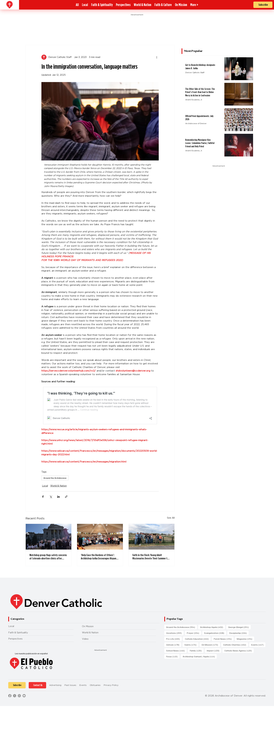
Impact (214, 650)
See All (171, 518)
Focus (172, 656)
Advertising (55, 685)
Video (85, 639)
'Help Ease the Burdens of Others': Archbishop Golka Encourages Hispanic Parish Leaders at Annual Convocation (99, 556)
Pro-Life (174, 638)
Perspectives (15, 638)
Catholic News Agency (239, 650)
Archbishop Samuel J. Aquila (200, 656)
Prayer (194, 632)
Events (258, 644)
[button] (194, 5)
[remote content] (100, 405)
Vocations (175, 632)
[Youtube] (24, 695)
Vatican (173, 644)
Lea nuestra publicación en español (31, 653)
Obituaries (95, 685)
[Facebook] (9, 695)
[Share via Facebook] (42, 496)
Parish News (224, 638)
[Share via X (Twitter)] (50, 496)
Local (45, 485)
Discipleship (239, 632)
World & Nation (58, 485)
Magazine (245, 638)
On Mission (88, 626)
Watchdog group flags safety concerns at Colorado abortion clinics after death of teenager (48, 556)
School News (176, 650)
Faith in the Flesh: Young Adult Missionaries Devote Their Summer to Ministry (150, 556)
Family (197, 650)
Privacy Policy (111, 685)
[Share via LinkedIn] (58, 496)
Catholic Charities (235, 644)
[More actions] (157, 57)
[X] (14, 695)
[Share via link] (66, 496)
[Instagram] (19, 695)
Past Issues (70, 685)
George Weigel (239, 627)
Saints (191, 644)
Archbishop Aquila (212, 627)
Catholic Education (198, 638)
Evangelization (215, 632)
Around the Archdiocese (54, 478)
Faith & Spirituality (18, 632)
